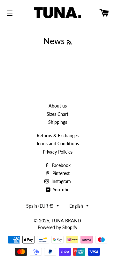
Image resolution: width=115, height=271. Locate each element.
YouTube (60, 189)
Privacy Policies (58, 152)
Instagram (60, 181)
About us (58, 105)
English (76, 206)
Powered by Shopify (57, 227)
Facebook (60, 165)
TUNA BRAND (66, 220)
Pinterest (60, 173)
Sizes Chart (57, 114)
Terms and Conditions (57, 143)
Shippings (57, 122)
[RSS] (69, 42)
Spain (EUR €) (39, 206)
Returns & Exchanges (58, 135)
